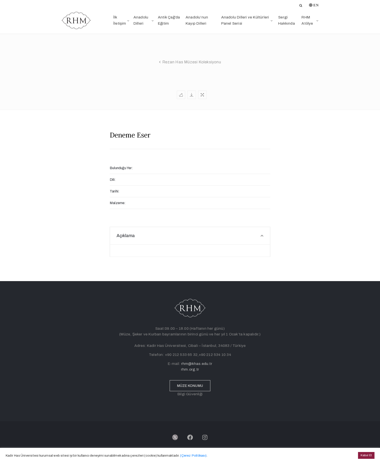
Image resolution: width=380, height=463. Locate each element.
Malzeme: (118, 203)
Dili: (113, 179)
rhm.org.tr (190, 369)
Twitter (189, 51)
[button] (190, 385)
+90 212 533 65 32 (181, 355)
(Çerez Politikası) (193, 455)
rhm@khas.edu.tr (196, 364)
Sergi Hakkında (286, 20)
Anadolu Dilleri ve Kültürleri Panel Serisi (245, 20)
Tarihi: (114, 191)
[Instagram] (205, 437)
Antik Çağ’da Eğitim (169, 20)
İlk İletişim (119, 20)
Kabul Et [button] (366, 455)
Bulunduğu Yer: (121, 168)
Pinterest (189, 68)
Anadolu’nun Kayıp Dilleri (197, 20)
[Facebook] (190, 437)
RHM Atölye (307, 20)
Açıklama (126, 235)
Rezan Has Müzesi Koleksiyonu (191, 62)
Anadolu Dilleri (140, 20)
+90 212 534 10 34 (215, 355)
